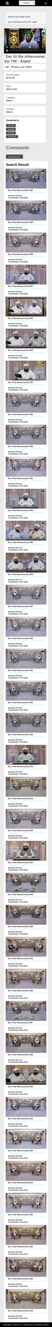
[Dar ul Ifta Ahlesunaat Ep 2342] (26, 691)
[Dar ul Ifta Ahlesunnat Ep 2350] (26, 499)
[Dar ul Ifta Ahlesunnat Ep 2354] (26, 371)
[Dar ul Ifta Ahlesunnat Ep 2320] (26, 1267)
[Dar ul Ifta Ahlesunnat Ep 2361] (26, 179)
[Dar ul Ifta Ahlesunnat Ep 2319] (26, 1299)
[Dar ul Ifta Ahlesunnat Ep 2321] (26, 1235)
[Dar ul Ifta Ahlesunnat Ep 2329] (26, 915)
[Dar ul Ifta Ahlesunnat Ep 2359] (26, 243)
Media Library (25, 17)
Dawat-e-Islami (13, 17)
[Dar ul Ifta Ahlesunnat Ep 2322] (26, 1203)
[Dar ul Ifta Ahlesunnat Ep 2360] (26, 211)
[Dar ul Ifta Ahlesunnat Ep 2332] (26, 819)
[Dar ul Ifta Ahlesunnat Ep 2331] (26, 851)
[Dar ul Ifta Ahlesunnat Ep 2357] (26, 275)
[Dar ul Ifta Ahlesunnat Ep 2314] (26, 1171)
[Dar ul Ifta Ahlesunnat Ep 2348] (26, 563)
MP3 (10, 129)
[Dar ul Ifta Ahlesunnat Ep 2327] (26, 1011)
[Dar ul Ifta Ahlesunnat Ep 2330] (26, 883)
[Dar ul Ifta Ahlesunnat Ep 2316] (26, 947)
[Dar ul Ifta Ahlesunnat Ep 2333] (26, 787)
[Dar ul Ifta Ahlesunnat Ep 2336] (26, 723)
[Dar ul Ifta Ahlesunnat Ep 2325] (26, 1075)
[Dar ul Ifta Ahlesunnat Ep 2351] (26, 467)
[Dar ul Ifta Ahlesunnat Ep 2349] (26, 531)
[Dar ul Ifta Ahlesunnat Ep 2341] (26, 659)
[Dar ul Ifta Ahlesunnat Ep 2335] (26, 755)
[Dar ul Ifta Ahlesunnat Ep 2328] (26, 979)
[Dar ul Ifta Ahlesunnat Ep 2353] (26, 403)
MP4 (10, 125)
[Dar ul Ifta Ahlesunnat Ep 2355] (26, 339)
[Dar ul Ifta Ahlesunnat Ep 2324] (26, 1139)
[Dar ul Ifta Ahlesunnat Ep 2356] (26, 307)
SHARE (11, 136)
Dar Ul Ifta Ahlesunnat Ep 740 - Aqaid (22, 22)
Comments (14, 157)
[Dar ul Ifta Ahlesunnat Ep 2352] (26, 435)
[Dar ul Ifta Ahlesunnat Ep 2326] (26, 1043)
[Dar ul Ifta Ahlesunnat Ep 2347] (26, 595)
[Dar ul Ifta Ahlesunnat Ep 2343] (26, 627)
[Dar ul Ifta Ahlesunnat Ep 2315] (26, 1107)
